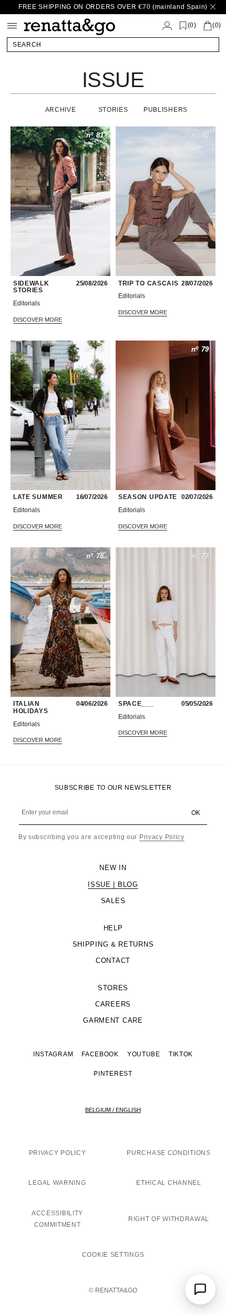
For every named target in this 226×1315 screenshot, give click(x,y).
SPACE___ (136, 704)
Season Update (147, 497)
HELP (113, 928)
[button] (113, 44)
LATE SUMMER (38, 497)
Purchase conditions (168, 1153)
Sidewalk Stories (31, 287)
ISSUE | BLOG (113, 884)
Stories (113, 109)
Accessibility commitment (57, 1219)
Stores (113, 988)
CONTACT (113, 960)
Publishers (165, 109)
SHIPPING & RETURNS (113, 944)
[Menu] (12, 25)
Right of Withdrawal (168, 1219)
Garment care (112, 1020)
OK (195, 812)
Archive (60, 109)
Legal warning (57, 1182)
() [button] (192, 25)
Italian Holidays (30, 708)
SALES (113, 901)
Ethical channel (168, 1182)
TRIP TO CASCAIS (148, 283)
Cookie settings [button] (113, 1254)
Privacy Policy (161, 837)
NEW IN (112, 868)
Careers (113, 1004)
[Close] (213, 7)
